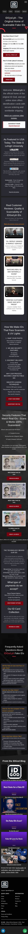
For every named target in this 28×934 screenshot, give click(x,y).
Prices (2, 906)
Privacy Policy (4, 916)
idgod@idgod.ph (14, 126)
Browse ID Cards (14, 626)
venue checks (10, 872)
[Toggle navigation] (25, 2)
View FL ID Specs (14, 534)
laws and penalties (14, 870)
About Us (17, 896)
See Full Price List (11, 55)
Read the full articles (14, 192)
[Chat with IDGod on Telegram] (3, 931)
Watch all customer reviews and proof (14, 224)
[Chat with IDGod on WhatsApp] (25, 931)
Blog (16, 906)
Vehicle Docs (4, 903)
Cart (2, 908)
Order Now (9, 79)
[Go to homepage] (14, 7)
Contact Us (18, 901)
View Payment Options (14, 603)
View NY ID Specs (14, 506)
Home (4, 11)
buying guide (20, 868)
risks (16, 872)
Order (10, 11)
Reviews (17, 898)
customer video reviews (12, 682)
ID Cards (17, 11)
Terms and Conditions (6, 914)
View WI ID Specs (14, 478)
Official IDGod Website (11, 922)
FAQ (16, 903)
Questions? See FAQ (14, 404)
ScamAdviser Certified (16, 924)
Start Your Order (14, 399)
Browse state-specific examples (9, 729)
